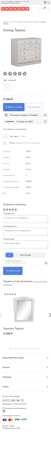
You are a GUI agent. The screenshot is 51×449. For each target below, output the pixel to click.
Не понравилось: (10, 226)
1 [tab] (11, 348)
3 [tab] (19, 348)
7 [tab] (35, 348)
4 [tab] (23, 348)
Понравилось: (9, 214)
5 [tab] (27, 348)
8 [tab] (39, 348)
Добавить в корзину (13, 107)
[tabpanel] (23, 317)
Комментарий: (9, 239)
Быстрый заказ (34, 107)
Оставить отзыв (13, 270)
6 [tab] (31, 348)
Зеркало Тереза (13, 328)
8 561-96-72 (13, 400)
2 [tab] (15, 348)
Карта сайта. (15, 428)
